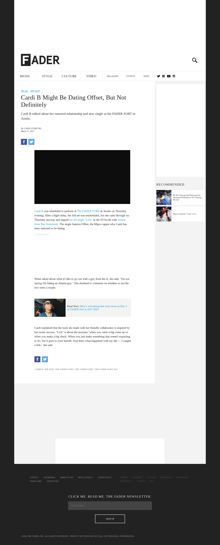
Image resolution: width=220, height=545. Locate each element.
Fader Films (53, 481)
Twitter (158, 76)
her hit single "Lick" (80, 219)
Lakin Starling (32, 128)
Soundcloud (126, 481)
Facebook (137, 477)
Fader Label (36, 481)
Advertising (49, 477)
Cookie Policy (105, 477)
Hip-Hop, (49, 369)
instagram (174, 76)
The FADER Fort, (64, 369)
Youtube (151, 477)
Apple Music (182, 477)
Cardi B (39, 211)
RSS (151, 481)
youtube (168, 76)
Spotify (141, 481)
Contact (34, 477)
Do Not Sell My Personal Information (112, 536)
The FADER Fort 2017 (106, 369)
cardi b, (39, 369)
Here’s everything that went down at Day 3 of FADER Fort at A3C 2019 (97, 308)
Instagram (165, 477)
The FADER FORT (88, 211)
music (25, 91)
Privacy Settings (80, 536)
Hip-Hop (35, 91)
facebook (163, 76)
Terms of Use (66, 477)
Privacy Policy (85, 477)
